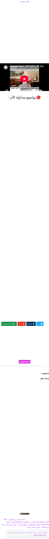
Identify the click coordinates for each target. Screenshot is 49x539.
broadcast (30, 519)
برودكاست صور (23, 517)
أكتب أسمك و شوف (12, 532)
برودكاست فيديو (35, 517)
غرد (39, 324)
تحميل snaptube (34, 525)
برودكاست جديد (12, 517)
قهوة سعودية (24, 1)
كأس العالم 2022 (40, 535)
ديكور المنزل (22, 525)
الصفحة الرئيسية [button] (24, 361)
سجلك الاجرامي (21, 532)
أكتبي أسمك (29, 532)
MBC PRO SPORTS (41, 519)
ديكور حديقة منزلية (33, 527)
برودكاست (24, 368)
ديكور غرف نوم (11, 525)
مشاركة (30, 324)
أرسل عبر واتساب (7, 324)
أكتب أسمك (43, 532)
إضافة (20, 324)
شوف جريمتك (36, 532)
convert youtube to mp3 (40, 522)
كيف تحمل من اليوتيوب (16, 519)
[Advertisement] (24, 6)
